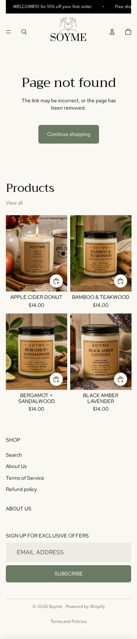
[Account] (112, 32)
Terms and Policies (68, 621)
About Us (16, 466)
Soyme (56, 606)
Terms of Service (25, 478)
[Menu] (8, 31)
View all (14, 202)
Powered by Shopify (85, 606)
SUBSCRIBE (68, 573)
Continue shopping (68, 134)
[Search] (24, 32)
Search (14, 455)
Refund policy (21, 489)
